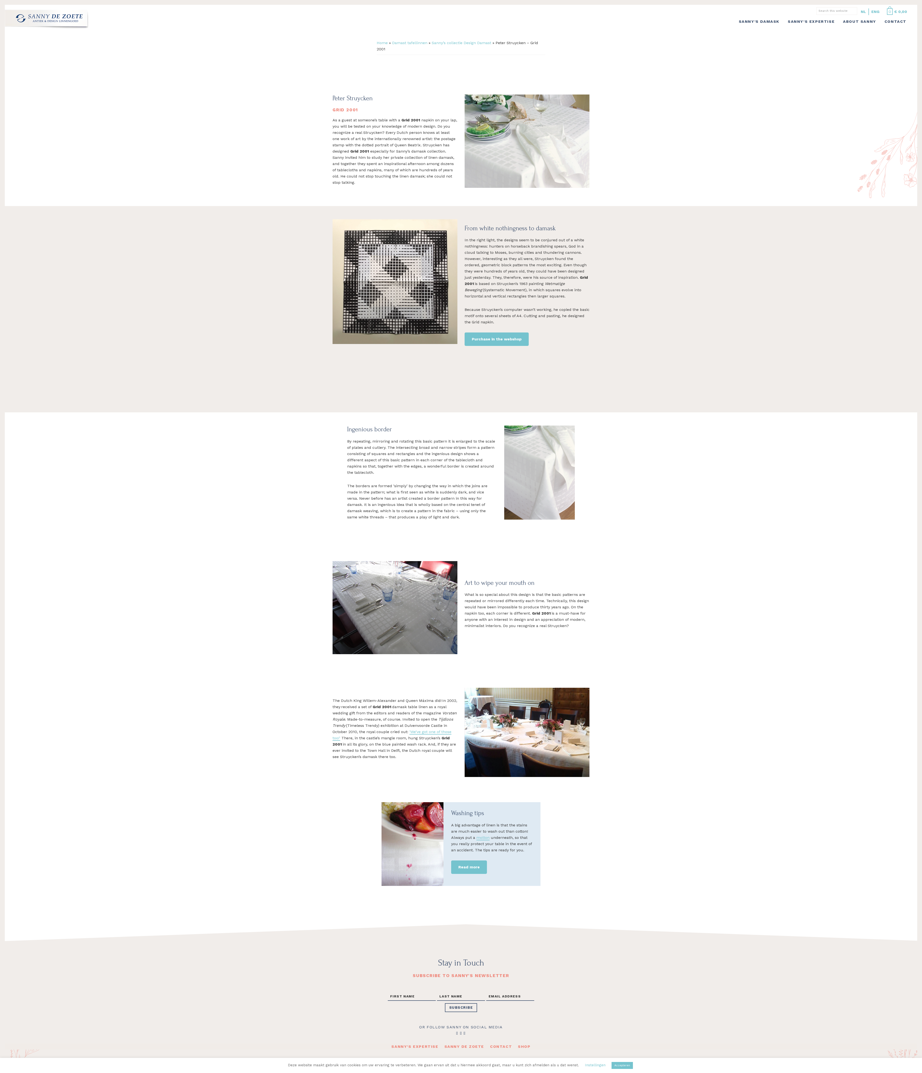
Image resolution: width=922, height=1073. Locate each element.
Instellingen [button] (595, 1065)
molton (483, 837)
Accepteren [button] (622, 1065)
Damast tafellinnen (409, 43)
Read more (469, 867)
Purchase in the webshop (497, 339)
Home (382, 43)
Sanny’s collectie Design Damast (461, 43)
